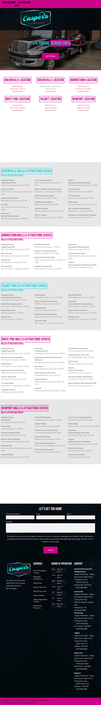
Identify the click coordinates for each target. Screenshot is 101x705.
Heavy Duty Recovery (37, 607)
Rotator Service (39, 587)
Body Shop (37, 583)
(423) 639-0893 (17, 91)
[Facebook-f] (81, 701)
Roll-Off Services (40, 591)
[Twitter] (86, 701)
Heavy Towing (38, 595)
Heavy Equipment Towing (40, 600)
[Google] (92, 701)
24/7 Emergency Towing (39, 571)
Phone (69, 514)
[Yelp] (97, 701)
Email (38, 514)
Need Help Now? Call (12, 2)
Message (9, 521)
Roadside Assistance (37, 578)
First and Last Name (13, 514)
